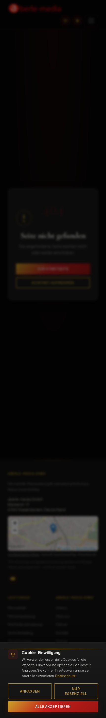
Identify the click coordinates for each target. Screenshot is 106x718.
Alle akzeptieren (53, 706)
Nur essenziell (76, 691)
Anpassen (30, 691)
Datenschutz (65, 676)
